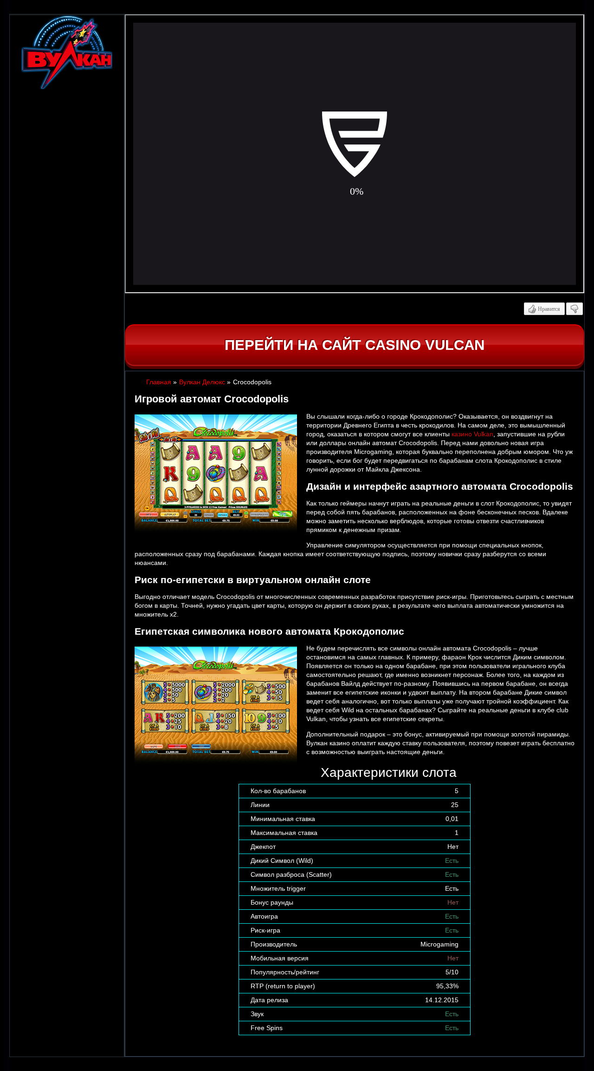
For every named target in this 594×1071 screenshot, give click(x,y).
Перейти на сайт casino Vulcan (354, 345)
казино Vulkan (472, 434)
